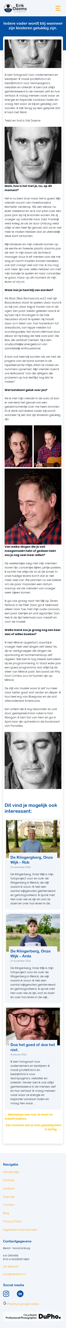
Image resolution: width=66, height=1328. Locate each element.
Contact (9, 1205)
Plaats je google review (22, 1304)
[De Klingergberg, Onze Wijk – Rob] (33, 864)
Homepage (11, 1172)
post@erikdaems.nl (14, 1274)
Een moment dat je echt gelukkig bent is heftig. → (33, 1127)
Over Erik (9, 1197)
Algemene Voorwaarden (20, 1230)
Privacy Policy (12, 1221)
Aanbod (8, 1188)
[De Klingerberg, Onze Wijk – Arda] (33, 957)
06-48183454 (11, 1266)
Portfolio (9, 1180)
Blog (6, 1213)
